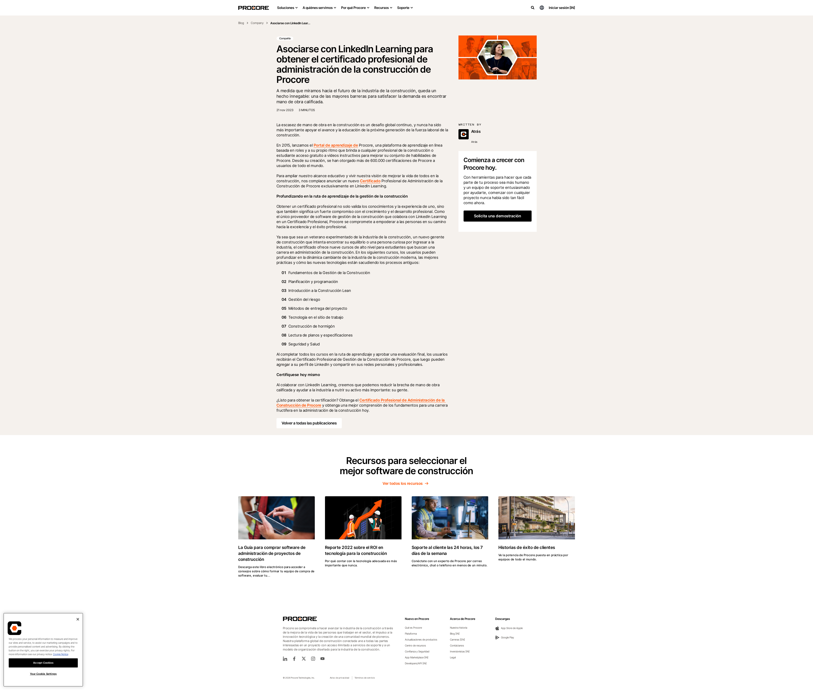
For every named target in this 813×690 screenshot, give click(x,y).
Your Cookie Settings (43, 673)
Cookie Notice (60, 654)
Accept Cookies (43, 662)
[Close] (77, 619)
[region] (43, 650)
